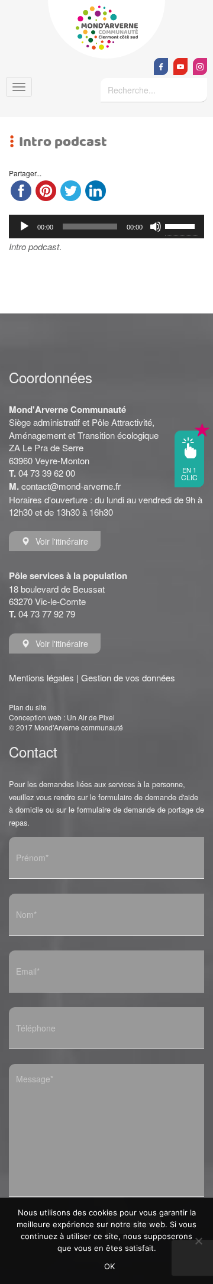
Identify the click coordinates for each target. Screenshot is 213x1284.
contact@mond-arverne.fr (71, 486)
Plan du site (28, 707)
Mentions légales (41, 677)
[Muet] (156, 226)
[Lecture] (24, 226)
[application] (106, 226)
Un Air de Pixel (91, 717)
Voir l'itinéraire (62, 541)
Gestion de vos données (128, 677)
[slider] (181, 225)
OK (109, 1266)
